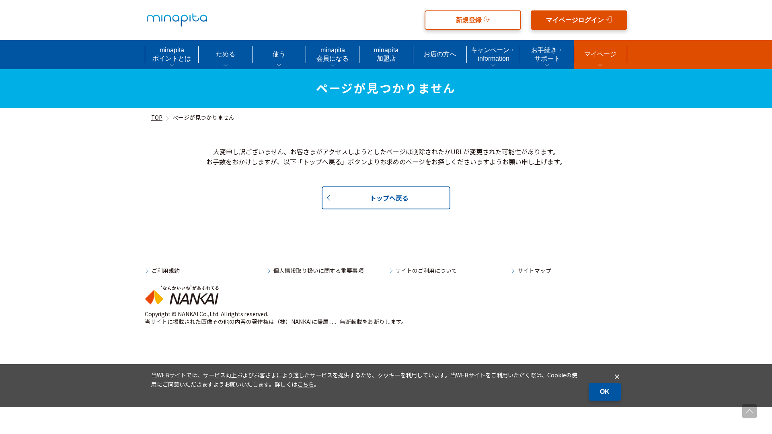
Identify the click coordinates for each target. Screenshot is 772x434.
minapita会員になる (332, 54)
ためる (225, 54)
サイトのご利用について (426, 270)
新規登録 (469, 19)
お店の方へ (440, 54)
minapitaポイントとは (171, 54)
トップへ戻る (389, 198)
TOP (156, 117)
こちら (305, 384)
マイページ (600, 54)
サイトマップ (534, 270)
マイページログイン (576, 19)
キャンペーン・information (493, 54)
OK (605, 391)
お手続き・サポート (547, 54)
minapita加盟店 (386, 54)
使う (279, 54)
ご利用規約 (166, 270)
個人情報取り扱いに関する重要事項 (318, 270)
